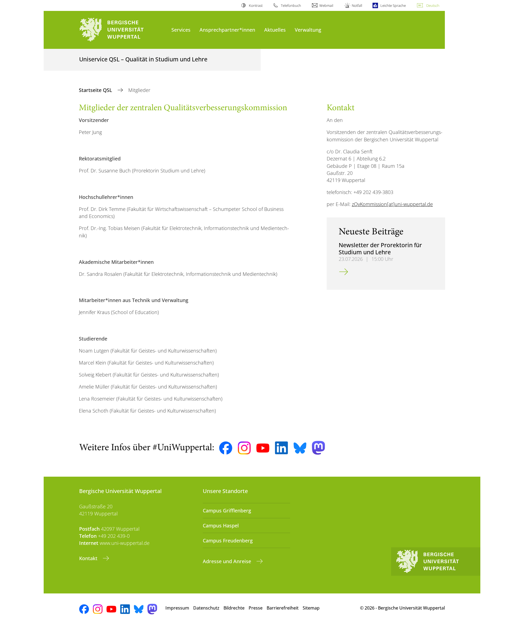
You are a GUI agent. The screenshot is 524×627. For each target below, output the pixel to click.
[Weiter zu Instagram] (244, 448)
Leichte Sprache (393, 5)
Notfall (357, 5)
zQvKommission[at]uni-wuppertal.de (392, 204)
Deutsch (432, 5)
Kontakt (89, 558)
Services (180, 29)
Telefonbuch (291, 5)
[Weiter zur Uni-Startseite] (122, 30)
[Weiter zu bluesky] (299, 448)
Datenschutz (206, 608)
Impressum (177, 608)
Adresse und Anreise (227, 561)
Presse (256, 608)
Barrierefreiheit (283, 608)
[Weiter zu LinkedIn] (281, 447)
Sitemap (311, 608)
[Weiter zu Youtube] (262, 448)
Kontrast (255, 5)
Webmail (326, 5)
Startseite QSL (96, 90)
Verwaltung (308, 29)
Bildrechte (234, 608)
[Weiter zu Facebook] (225, 448)
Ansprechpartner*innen (227, 29)
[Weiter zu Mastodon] (318, 448)
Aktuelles (275, 29)
